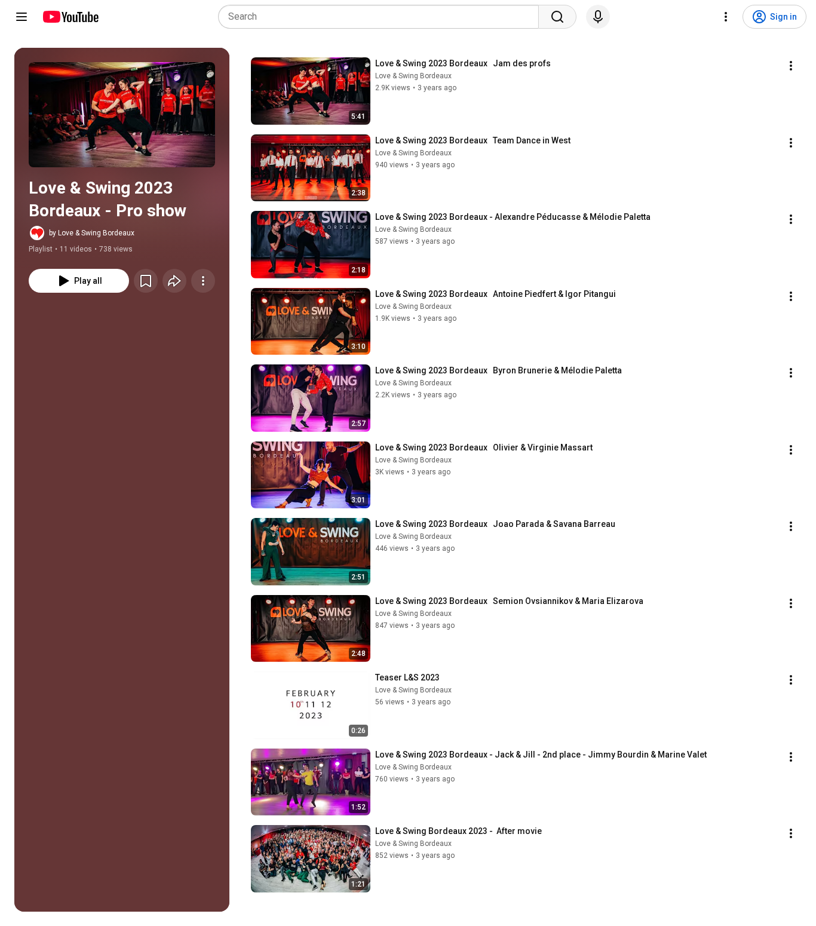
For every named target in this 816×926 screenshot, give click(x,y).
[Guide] (21, 17)
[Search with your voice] (598, 17)
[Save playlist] (146, 281)
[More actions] (203, 281)
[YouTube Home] (70, 16)
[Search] (557, 17)
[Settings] (726, 17)
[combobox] (382, 17)
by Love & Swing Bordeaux (91, 233)
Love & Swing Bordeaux (413, 76)
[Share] (174, 281)
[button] (122, 114)
